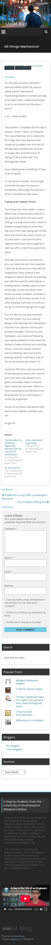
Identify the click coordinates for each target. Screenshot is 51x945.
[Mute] (41, 909)
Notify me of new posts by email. (24, 622)
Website (8, 585)
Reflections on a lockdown (29, 720)
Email (8, 571)
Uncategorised (23, 67)
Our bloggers (13, 745)
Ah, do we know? (12, 467)
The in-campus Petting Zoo (31, 501)
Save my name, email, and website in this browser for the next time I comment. (24, 602)
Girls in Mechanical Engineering (34, 441)
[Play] (5, 909)
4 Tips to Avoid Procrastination (24, 713)
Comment (10, 528)
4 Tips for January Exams (29, 689)
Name (8, 557)
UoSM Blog (16, 23)
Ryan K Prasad (35, 66)
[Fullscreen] (45, 909)
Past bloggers (14, 749)
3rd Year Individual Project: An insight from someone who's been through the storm (30, 701)
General (9, 67)
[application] (25, 898)
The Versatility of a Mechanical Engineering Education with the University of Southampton (13, 447)
